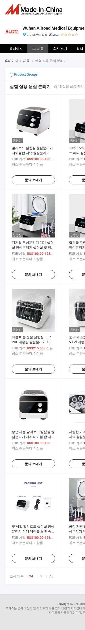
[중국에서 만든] (34, 9)
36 (41, 576)
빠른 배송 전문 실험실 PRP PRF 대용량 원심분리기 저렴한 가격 (32, 342)
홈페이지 (16, 48)
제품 (40, 48)
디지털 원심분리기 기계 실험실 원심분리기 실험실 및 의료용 (33, 247)
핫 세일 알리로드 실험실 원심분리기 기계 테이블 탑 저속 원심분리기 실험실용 (33, 531)
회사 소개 (60, 48)
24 (31, 576)
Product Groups (25, 74)
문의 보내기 (33, 180)
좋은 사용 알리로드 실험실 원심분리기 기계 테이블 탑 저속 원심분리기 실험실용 (33, 436)
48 (51, 576)
